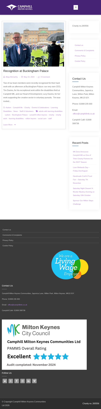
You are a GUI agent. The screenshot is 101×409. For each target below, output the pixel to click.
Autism (8, 107)
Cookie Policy (80, 61)
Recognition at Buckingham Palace (26, 71)
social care (42, 118)
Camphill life (18, 107)
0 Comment (45, 77)
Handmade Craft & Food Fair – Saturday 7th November (82, 179)
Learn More (8, 125)
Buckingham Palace (20, 115)
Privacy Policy (80, 56)
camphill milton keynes (38, 115)
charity (51, 115)
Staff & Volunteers (27, 111)
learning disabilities (16, 118)
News (15, 111)
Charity (27, 107)
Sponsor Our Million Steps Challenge (83, 202)
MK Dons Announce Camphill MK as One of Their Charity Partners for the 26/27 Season (83, 157)
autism (7, 115)
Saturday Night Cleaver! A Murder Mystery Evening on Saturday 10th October (83, 191)
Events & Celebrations (40, 107)
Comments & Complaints (84, 50)
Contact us (79, 45)
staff (50, 118)
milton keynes (30, 118)
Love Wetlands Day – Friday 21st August (81, 169)
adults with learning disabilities (50, 111)
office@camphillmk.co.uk (84, 114)
